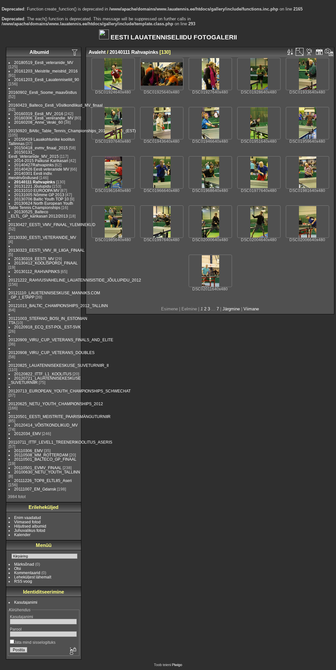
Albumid (39, 52)
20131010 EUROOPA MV (36, 190)
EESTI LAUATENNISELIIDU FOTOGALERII (173, 37)
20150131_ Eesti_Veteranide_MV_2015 (34, 154)
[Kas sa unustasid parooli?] (72, 651)
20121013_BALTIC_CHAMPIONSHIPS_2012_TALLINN (58, 306)
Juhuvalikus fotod (29, 530)
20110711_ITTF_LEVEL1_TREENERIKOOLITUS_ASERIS (60, 442)
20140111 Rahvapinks (34, 182)
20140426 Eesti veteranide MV (41, 169)
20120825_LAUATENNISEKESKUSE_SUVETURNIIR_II (59, 365)
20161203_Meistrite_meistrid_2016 (46, 71)
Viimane (251, 308)
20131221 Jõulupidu (32, 186)
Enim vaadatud (27, 517)
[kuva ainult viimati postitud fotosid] (75, 52)
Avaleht (97, 52)
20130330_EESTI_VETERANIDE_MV (42, 237)
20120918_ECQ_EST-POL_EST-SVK (47, 327)
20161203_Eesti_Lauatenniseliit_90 (46, 79)
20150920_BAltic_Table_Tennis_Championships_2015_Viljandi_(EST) (72, 131)
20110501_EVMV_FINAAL (38, 468)
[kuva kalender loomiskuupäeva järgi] (329, 52)
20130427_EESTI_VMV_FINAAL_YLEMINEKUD (52, 224)
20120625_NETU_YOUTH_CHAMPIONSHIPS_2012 (56, 404)
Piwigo (177, 665)
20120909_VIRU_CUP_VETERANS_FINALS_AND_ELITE (61, 340)
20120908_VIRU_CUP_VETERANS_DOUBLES (51, 352)
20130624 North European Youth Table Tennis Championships (41, 205)
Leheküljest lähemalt (32, 577)
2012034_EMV (27, 433)
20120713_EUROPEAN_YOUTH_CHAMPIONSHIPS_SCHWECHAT (70, 391)
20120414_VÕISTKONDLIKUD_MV (46, 425)
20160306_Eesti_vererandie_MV (44, 118)
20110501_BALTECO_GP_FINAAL (45, 459)
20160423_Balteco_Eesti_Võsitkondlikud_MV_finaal (56, 105)
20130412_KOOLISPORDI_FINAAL (46, 263)
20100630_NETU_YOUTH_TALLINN (47, 472)
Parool (16, 629)
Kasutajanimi (25, 602)
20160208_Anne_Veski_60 (38, 122)
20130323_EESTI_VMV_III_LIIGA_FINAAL (47, 250)
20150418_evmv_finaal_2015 (41, 148)
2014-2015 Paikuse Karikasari (41, 160)
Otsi (17, 568)
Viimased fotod (27, 522)
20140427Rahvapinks (34, 165)
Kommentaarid (27, 573)
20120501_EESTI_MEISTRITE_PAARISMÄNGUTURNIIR (60, 416)
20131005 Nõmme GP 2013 (39, 195)
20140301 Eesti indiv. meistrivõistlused (30, 175)
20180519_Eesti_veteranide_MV (43, 62)
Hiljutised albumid (30, 526)
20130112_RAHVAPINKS (37, 271)
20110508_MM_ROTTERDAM (41, 455)
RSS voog (23, 581)
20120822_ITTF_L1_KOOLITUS (43, 374)
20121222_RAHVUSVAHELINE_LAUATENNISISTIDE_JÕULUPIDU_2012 (75, 280)
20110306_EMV (28, 451)
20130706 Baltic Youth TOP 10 (41, 199)
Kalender (22, 535)
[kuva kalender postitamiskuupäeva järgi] (319, 52)
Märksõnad (24, 564)
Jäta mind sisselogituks (34, 642)
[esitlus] (309, 52)
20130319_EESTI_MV (34, 259)
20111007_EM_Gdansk (35, 489)
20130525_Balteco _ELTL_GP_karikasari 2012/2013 (38, 214)
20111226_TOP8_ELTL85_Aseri (43, 480)
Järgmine (231, 308)
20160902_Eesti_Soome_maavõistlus (43, 92)
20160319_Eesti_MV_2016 (38, 114)
